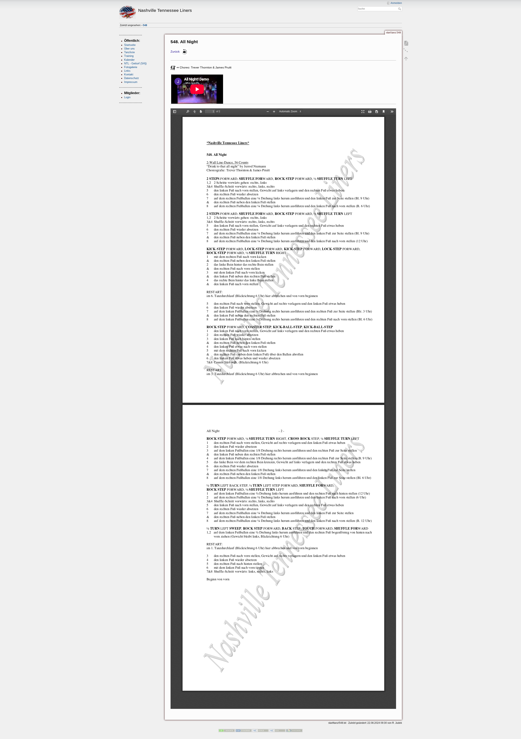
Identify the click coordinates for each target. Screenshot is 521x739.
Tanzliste (129, 52)
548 (145, 25)
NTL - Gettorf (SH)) (135, 63)
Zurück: (175, 51)
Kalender (129, 59)
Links (127, 70)
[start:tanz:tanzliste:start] (184, 51)
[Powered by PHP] (243, 730)
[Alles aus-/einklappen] (406, 51)
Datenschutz (131, 78)
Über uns (129, 48)
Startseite (130, 44)
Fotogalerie (130, 67)
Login (127, 97)
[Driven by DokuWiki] (294, 730)
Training (129, 55)
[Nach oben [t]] (406, 59)
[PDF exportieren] (406, 43)
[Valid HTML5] (260, 730)
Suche (400, 8)
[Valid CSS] (277, 730)
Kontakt (128, 74)
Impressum (130, 82)
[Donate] (227, 730)
